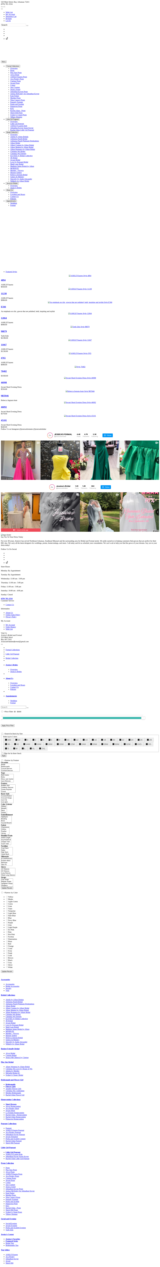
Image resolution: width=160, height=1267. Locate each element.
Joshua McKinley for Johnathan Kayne (20, 1191)
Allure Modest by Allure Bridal (17, 1010)
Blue (10, 918)
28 (150, 740)
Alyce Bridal (10, 1053)
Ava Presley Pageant (13, 1132)
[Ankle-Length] (6, 838)
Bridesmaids (10, 1084)
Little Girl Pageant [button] (8, 1148)
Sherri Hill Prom (12, 1210)
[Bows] (6, 821)
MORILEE (10, 1031)
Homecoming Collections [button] (10, 1100)
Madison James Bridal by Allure (17, 1029)
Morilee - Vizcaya (12, 1033)
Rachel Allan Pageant (14, 1141)
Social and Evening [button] (8, 1219)
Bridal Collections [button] (8, 995)
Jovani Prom (10, 1180)
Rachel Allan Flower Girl (15, 1095)
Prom (8, 1168)
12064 (4, 318)
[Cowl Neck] (7, 848)
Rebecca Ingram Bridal (14, 1038)
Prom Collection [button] (7, 1163)
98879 (4, 331)
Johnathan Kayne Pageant (15, 1135)
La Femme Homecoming (15, 1113)
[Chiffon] (5, 829)
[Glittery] (4, 806)
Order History (11, 627)
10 (68, 740)
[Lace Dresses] (7, 781)
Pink (9, 932)
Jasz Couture (10, 1185)
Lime (10, 906)
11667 (4, 344)
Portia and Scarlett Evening (16, 1228)
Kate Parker (10, 1193)
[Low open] (7, 802)
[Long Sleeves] (8, 873)
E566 (3, 307)
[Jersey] (5, 833)
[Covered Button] (7, 796)
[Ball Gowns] (7, 775)
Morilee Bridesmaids (13, 1093)
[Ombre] (4, 812)
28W (106, 744)
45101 (4, 420)
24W (84, 744)
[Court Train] (6, 844)
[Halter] (7, 850)
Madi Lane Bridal (12, 1027)
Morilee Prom (11, 1195)
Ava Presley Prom (12, 1176)
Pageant (8, 1128)
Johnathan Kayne (12, 1259)
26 (141, 740)
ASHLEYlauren (12, 1255)
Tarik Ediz (9, 1230)
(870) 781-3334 (7, 599)
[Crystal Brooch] (6, 823)
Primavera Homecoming (15, 1119)
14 (86, 740)
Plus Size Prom (11, 1170)
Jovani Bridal (10, 1023)
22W (72, 744)
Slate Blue (12, 916)
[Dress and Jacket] (7, 779)
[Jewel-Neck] (7, 854)
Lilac (10, 925)
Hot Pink (11, 934)
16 (95, 740)
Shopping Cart (11, 16)
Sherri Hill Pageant (13, 1143)
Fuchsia (11, 937)
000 (9, 740)
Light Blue (12, 913)
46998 (4, 382)
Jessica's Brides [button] (12, 665)
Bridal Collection (12, 658)
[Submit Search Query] (27, 707)
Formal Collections (13, 650)
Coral (10, 948)
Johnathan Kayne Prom (14, 1189)
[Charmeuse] (5, 827)
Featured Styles (11, 272)
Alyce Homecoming (13, 1106)
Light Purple (12, 927)
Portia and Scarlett (12, 1202)
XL (33, 748)
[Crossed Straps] (7, 798)
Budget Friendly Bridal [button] (10, 1049)
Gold (10, 956)
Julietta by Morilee (12, 1071)
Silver (10, 965)
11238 (4, 293)
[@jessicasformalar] (50, 435)
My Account (10, 14)
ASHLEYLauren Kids (14, 1154)
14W (28, 744)
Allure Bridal (10, 1006)
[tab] (82, 665)
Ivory (10, 951)
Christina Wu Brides (13, 1014)
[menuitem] (82, 12)
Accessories (10, 984)
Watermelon (12, 939)
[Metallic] (4, 808)
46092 (4, 407)
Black (10, 960)
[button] (13, 66)
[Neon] (4, 810)
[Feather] (5, 831)
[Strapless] (7, 886)
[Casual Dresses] (10, 769)
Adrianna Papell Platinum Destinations (20, 1004)
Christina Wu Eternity (14, 1017)
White (10, 967)
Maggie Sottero (11, 1036)
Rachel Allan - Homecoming (16, 1115)
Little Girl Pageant (12, 654)
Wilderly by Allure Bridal (15, 1044)
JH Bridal (9, 1021)
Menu (4, 62)
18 (105, 740)
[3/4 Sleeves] (8, 871)
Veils (7, 991)
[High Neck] (7, 852)
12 (77, 740)
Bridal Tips (10, 1243)
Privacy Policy (11, 617)
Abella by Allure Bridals (15, 1000)
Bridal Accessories (12, 986)
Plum (10, 941)
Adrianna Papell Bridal (14, 1002)
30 (8, 744)
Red (9, 944)
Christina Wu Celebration (15, 1091)
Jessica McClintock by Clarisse (17, 1058)
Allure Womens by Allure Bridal (18, 1067)
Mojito (10, 899)
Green (10, 904)
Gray (10, 963)
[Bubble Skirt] (8, 786)
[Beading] (6, 819)
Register (9, 19)
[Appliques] (6, 817)
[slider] (143, 718)
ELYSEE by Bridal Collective (17, 1019)
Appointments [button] (11, 696)
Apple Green (13, 902)
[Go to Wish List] (4, 6)
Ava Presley (10, 1257)
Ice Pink (11, 930)
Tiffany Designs (11, 1214)
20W (61, 744)
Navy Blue (12, 920)
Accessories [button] (5, 980)
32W (128, 744)
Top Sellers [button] (5, 1250)
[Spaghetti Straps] (7, 884)
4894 (3, 280)
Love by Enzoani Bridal (14, 1025)
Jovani (8, 1261)
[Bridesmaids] (10, 767)
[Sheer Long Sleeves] (8, 875)
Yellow (10, 897)
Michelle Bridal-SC (13, 1073)
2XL (43, 748)
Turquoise (11, 911)
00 (19, 740)
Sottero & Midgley (12, 1040)
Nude (10, 953)
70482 (4, 371)
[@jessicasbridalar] (52, 487)
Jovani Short (10, 1111)
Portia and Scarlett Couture (16, 1139)
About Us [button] (9, 678)
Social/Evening (11, 1224)
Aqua (10, 909)
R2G (7, 1206)
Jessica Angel (11, 1187)
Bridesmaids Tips (12, 1245)
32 (18, 744)
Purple (10, 923)
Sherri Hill (9, 1263)
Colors (8, 1183)
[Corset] (8, 792)
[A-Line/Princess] (6, 859)
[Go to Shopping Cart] (2, 6)
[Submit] (27, 25)
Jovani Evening (11, 1226)
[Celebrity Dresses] (8, 788)
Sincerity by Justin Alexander (16, 1042)
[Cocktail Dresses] (10, 771)
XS (149, 744)
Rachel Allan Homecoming (16, 1117)
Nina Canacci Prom (13, 1197)
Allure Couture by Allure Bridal (17, 1008)
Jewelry (8, 988)
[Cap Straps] (7, 880)
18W (50, 744)
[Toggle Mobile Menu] (2, 644)
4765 (3, 358)
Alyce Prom (10, 1172)
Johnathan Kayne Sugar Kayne (17, 1156)
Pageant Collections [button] (9, 1124)
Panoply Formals (12, 1199)
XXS (139, 744)
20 (114, 740)
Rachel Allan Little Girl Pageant (17, 1159)
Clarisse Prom (11, 1178)
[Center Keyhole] (8, 790)
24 (132, 740)
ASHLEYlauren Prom (14, 1174)
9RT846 (5, 396)
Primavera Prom (12, 1204)
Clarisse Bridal (11, 1055)
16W (39, 744)
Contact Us (10, 605)
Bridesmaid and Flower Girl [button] (12, 1080)
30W (117, 744)
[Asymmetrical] (6, 840)
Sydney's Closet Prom (14, 1212)
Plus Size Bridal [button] (7, 1062)
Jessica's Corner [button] (7, 1234)
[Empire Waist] (6, 861)
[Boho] (7, 777)
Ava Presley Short (12, 1108)
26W (95, 744)
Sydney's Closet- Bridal (14, 1075)
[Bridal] (10, 765)
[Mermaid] (6, 863)
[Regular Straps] (7, 882)
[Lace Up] (7, 800)
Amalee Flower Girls (13, 1089)
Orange (11, 946)
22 (123, 740)
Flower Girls (11, 1087)
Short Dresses (11, 1104)
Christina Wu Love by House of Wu (19, 1069)
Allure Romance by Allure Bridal (18, 1012)
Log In (8, 21)
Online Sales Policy (13, 615)
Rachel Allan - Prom (13, 1208)
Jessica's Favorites (13, 1239)
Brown (10, 958)
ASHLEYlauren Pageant (15, 1130)
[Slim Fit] (6, 865)
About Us (9, 613)
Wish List (9, 12)
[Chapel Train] (6, 842)
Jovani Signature (12, 1137)
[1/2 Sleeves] (8, 869)
